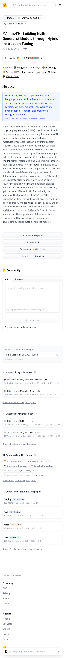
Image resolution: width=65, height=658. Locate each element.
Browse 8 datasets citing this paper (19, 443)
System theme (14, 575)
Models (6, 618)
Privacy (6, 593)
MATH (47, 195)
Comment (34, 320)
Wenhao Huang (25, 71)
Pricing (6, 633)
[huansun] (30, 58)
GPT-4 (31, 210)
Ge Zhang (50, 67)
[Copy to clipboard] (41, 18)
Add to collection (34, 256)
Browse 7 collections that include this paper (23, 549)
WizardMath (34, 202)
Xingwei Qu (34, 67)
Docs (5, 639)
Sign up (9, 327)
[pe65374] (38, 58)
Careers (7, 603)
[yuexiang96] (25, 58)
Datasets (7, 623)
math (18, 134)
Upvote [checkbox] (13, 58)
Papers (11, 17)
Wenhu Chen (12, 76)
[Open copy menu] (26, 23)
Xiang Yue (22, 67)
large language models (15, 130)
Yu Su (53, 71)
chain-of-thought (22, 157)
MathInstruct (34, 138)
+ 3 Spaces (38, 475)
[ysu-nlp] (27, 58)
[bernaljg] (34, 58)
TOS (5, 588)
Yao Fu (9, 71)
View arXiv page (34, 235)
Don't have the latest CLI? (17, 359)
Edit (7, 279)
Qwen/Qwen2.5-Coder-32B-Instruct (33, 118)
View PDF (34, 242)
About (6, 598)
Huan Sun (41, 71)
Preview (19, 279)
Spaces (6, 628)
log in (19, 327)
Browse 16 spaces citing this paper (19, 480)
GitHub (34, 249)
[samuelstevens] (32, 58)
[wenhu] (28, 58)
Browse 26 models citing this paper (19, 402)
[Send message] (58, 651)
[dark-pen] (36, 58)
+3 (41, 58)
